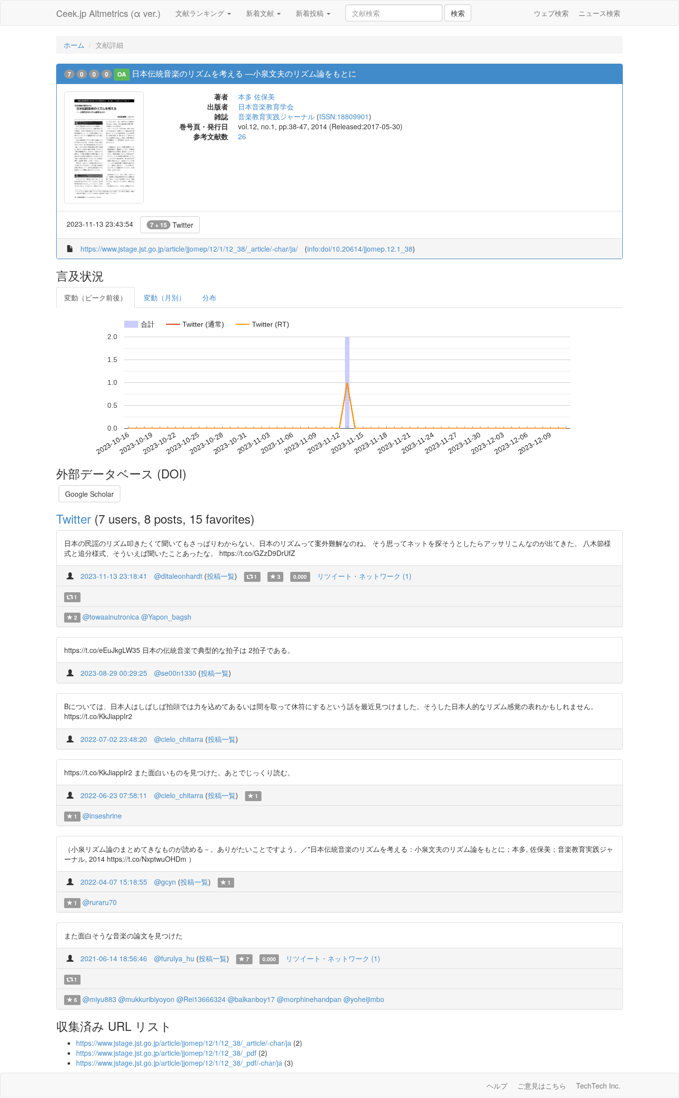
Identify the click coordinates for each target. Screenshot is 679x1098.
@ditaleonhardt (178, 576)
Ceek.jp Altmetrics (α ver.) (108, 12)
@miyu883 (99, 999)
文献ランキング (200, 13)
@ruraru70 (100, 902)
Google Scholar (89, 494)
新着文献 (261, 13)
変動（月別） (164, 297)
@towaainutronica (111, 617)
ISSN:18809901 (344, 116)
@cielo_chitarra (178, 739)
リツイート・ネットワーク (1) (364, 576)
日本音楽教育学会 (266, 106)
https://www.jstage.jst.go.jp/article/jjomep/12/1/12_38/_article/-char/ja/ (189, 249)
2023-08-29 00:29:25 (114, 673)
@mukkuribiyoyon (146, 999)
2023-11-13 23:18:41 (114, 576)
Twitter (171, 225)
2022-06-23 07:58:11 (114, 795)
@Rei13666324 (201, 999)
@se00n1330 (175, 673)
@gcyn (165, 882)
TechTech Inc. (598, 1086)
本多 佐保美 (256, 96)
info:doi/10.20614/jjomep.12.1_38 (360, 249)
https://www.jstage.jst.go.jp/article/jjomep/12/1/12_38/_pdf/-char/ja (179, 1063)
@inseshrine (102, 816)
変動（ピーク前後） (95, 297)
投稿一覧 (221, 576)
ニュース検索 (599, 13)
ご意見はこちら (541, 1086)
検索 (458, 13)
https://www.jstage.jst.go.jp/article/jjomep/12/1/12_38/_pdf (166, 1053)
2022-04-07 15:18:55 (114, 882)
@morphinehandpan (309, 999)
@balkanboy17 (251, 999)
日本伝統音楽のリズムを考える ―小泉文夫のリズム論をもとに (244, 73)
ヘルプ (497, 1086)
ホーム (74, 45)
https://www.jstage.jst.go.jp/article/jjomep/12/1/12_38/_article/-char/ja (183, 1043)
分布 (209, 297)
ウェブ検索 (551, 13)
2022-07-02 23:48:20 (114, 739)
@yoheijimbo (363, 999)
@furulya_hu (174, 958)
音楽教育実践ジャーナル (276, 116)
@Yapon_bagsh (166, 617)
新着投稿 (311, 13)
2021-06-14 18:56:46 (114, 958)
